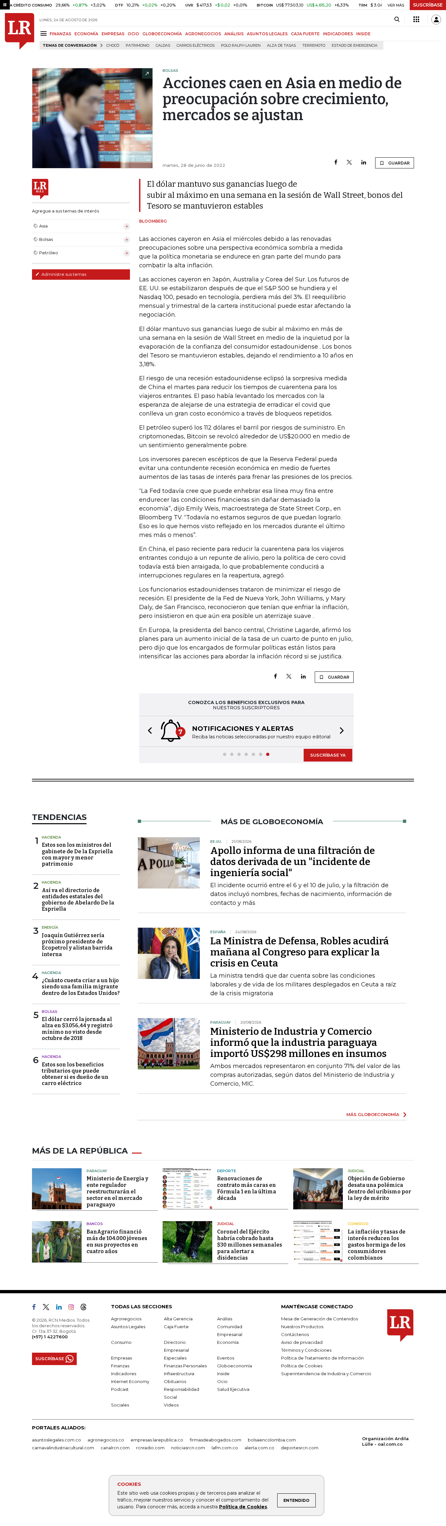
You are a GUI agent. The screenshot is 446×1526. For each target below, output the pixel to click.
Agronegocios (126, 1318)
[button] (148, 731)
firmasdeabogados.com (215, 1439)
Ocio (222, 1381)
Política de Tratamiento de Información (322, 1358)
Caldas (163, 45)
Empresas (121, 1358)
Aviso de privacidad (302, 1342)
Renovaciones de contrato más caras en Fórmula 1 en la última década (246, 1188)
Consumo (121, 1342)
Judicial (356, 1171)
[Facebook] (335, 163)
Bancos (95, 1223)
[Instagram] (73, 1308)
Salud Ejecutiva (233, 1389)
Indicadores (123, 1373)
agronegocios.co (106, 1439)
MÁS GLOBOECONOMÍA (372, 1114)
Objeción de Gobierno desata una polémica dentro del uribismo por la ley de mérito (379, 1188)
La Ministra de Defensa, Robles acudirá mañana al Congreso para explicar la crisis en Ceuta (299, 952)
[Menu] (45, 33)
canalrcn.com (115, 1447)
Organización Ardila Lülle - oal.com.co (385, 1441)
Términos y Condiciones (306, 1350)
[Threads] (86, 1308)
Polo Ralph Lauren (241, 45)
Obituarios (175, 1381)
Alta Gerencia (178, 1318)
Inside (223, 1373)
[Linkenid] (61, 1308)
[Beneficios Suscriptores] (416, 19)
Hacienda (51, 837)
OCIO (133, 33)
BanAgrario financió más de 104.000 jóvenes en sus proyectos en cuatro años (117, 1241)
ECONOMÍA (86, 33)
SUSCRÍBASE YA (328, 755)
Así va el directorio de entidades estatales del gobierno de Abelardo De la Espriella (78, 899)
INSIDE (363, 33)
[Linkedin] (363, 163)
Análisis (224, 1318)
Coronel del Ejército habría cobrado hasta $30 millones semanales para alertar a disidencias (249, 1245)
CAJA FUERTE (305, 33)
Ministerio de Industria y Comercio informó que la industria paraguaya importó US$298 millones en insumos (298, 1043)
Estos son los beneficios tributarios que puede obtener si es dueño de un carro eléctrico (75, 1074)
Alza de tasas (281, 45)
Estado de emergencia (354, 45)
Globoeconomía (234, 1365)
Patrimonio (137, 45)
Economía (228, 1342)
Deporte (226, 1171)
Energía (50, 927)
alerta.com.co (259, 1447)
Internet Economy (130, 1381)
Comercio (358, 1223)
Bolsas (49, 1011)
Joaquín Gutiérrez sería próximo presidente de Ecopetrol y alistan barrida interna (77, 944)
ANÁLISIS (234, 33)
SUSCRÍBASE (428, 5)
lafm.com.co (225, 1447)
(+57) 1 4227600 (50, 1336)
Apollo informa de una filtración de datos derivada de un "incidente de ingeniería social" (292, 862)
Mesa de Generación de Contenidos (319, 1318)
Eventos (225, 1358)
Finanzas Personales (185, 1365)
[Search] (396, 19)
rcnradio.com (150, 1447)
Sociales (120, 1405)
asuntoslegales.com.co (56, 1439)
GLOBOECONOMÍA (162, 33)
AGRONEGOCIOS (203, 33)
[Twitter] (349, 163)
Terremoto (313, 45)
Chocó (112, 45)
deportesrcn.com (299, 1447)
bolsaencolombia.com (272, 1439)
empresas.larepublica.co (157, 1439)
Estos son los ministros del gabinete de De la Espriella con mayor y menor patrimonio (77, 854)
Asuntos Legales (128, 1326)
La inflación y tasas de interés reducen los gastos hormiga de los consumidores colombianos (377, 1245)
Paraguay (97, 1171)
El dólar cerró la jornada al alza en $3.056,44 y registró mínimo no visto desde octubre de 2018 (77, 1028)
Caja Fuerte (176, 1326)
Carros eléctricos (196, 45)
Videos (171, 1405)
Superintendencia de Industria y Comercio (326, 1373)
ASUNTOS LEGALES (267, 33)
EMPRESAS (113, 33)
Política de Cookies (243, 1507)
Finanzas (120, 1365)
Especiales (175, 1358)
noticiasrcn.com (188, 1447)
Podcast (120, 1389)
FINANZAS (60, 33)
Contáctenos (295, 1334)
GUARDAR (398, 163)
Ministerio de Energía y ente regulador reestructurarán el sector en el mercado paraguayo (117, 1191)
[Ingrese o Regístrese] (436, 19)
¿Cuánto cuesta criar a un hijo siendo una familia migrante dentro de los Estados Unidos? (81, 986)
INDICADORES (338, 33)
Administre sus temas (63, 274)
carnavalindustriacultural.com (63, 1447)
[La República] (19, 31)
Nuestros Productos (302, 1326)
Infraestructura (179, 1373)
